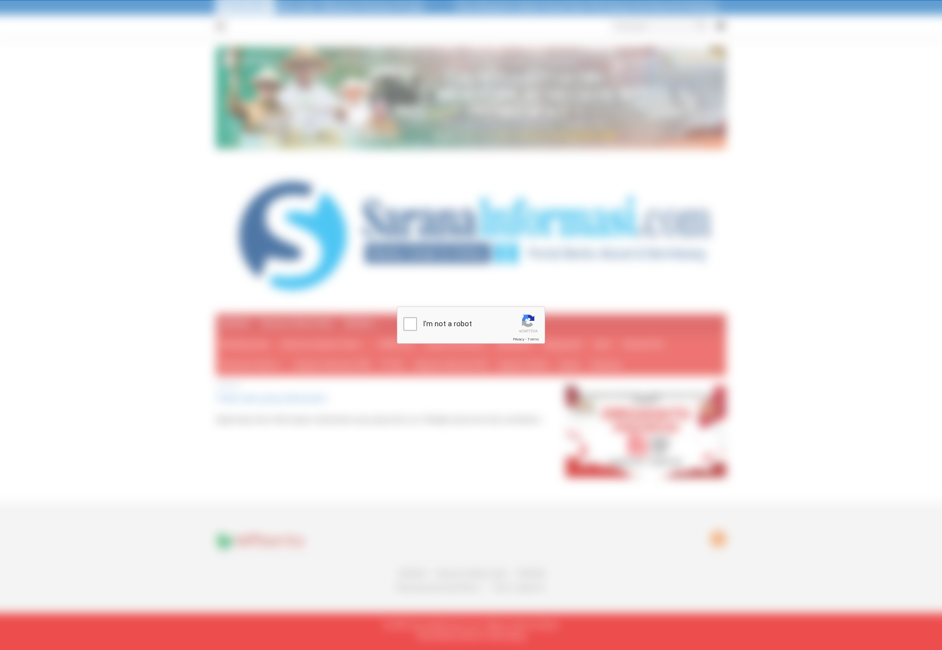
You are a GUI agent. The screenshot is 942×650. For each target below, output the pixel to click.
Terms (533, 339)
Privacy (518, 339)
